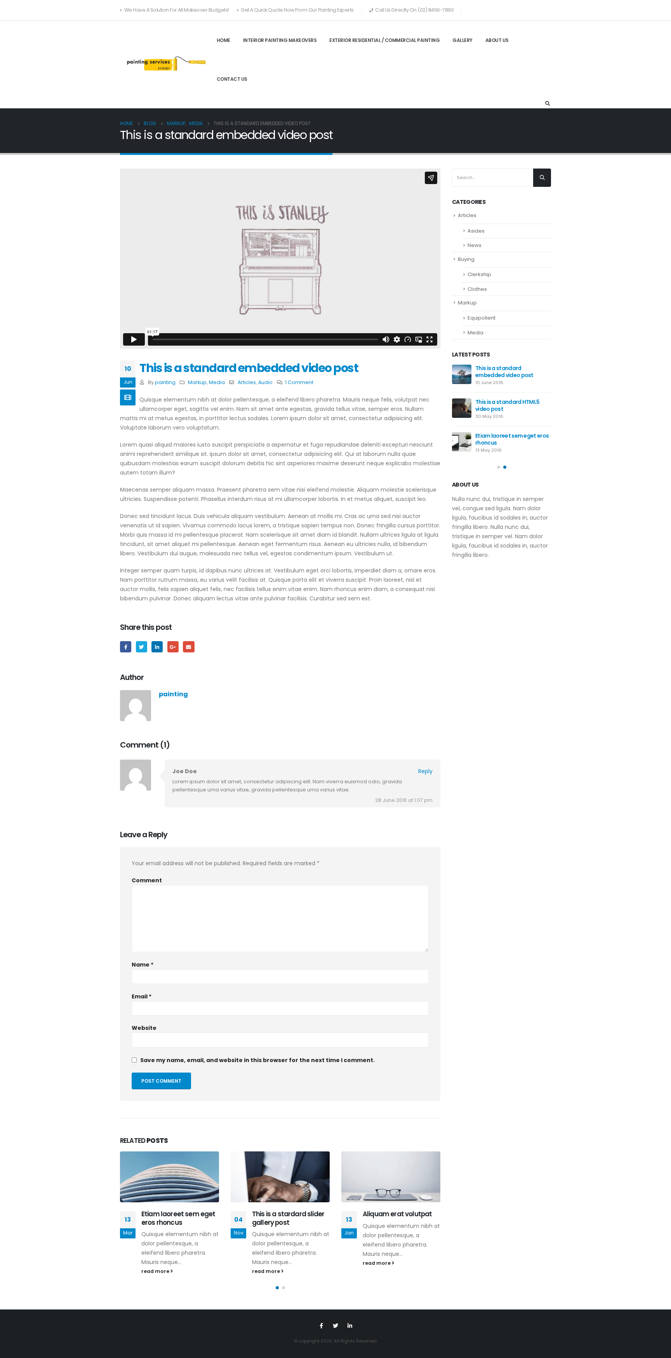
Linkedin (350, 1326)
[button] (277, 1287)
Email (188, 646)
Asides (476, 231)
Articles (247, 382)
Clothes (477, 289)
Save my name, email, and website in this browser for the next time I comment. (257, 1060)
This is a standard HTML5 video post (507, 405)
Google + (173, 646)
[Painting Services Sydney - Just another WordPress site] (165, 65)
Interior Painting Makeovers (280, 40)
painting (165, 382)
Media (217, 382)
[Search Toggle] (547, 103)
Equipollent (481, 318)
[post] (461, 374)
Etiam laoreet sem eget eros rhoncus (178, 1218)
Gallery (462, 40)
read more (155, 1271)
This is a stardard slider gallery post (288, 1218)
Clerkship (479, 274)
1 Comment (299, 382)
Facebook (125, 646)
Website (144, 1028)
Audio (265, 382)
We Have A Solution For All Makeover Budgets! (176, 10)
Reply (425, 771)
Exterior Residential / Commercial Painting (384, 40)
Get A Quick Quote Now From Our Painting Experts (297, 10)
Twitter (141, 646)
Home (223, 40)
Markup (197, 382)
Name (142, 965)
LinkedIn (157, 646)
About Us (497, 40)
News (475, 245)
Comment (147, 880)
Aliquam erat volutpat (397, 1214)
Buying (466, 259)
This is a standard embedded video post (504, 371)
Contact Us (232, 79)
